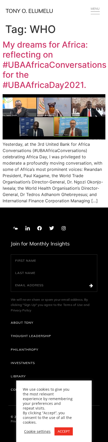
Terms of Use (73, 305)
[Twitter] (51, 228)
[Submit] (93, 285)
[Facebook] (39, 228)
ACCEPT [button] (64, 431)
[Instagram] (63, 228)
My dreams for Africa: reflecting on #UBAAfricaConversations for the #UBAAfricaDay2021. (54, 65)
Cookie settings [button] (37, 431)
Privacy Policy (21, 310)
